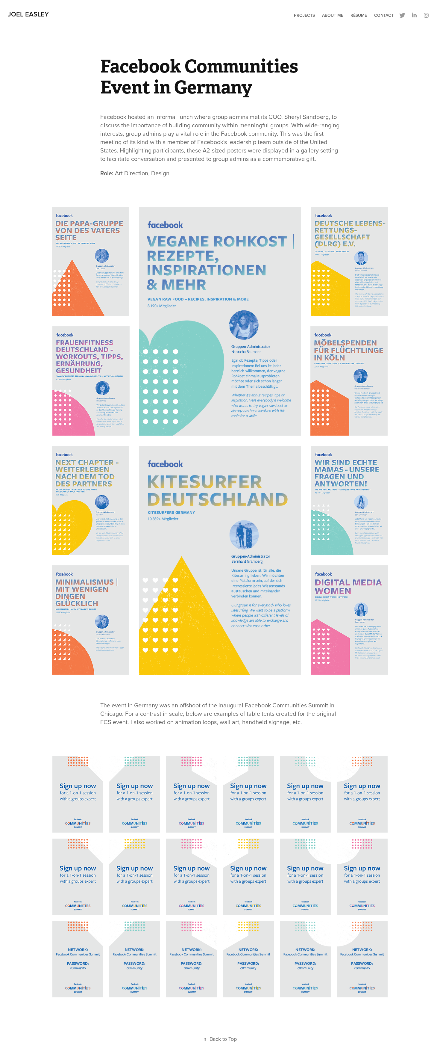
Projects (304, 15)
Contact (384, 15)
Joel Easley (28, 14)
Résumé (359, 15)
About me (332, 15)
